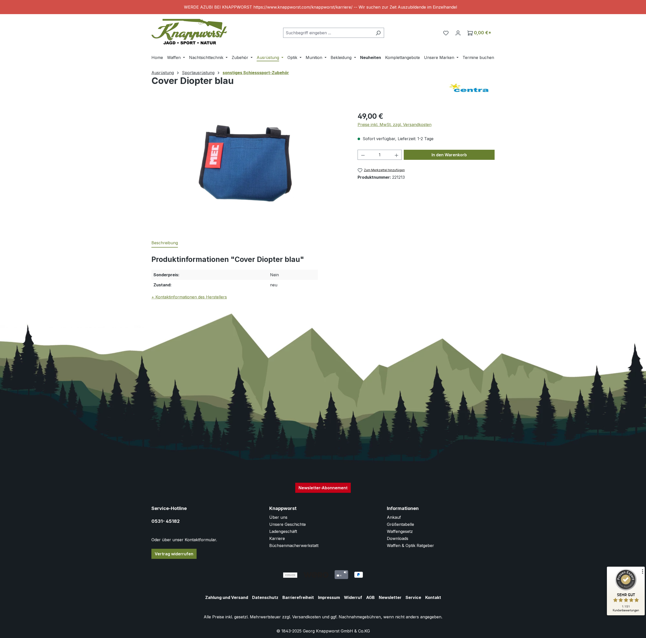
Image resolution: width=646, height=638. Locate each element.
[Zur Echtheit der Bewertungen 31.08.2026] (626, 614)
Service (413, 597)
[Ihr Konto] (458, 33)
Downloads (397, 538)
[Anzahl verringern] (363, 155)
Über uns (278, 517)
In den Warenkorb (449, 154)
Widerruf (353, 597)
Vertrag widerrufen (174, 553)
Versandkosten (306, 616)
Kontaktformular (200, 539)
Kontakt (433, 597)
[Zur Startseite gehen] (189, 31)
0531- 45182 (165, 521)
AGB (370, 597)
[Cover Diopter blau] (249, 165)
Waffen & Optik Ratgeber (410, 545)
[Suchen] (378, 33)
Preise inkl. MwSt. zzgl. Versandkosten (395, 124)
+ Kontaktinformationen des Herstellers (189, 296)
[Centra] (469, 88)
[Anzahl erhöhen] (396, 155)
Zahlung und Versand (226, 597)
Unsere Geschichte (287, 524)
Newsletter (390, 597)
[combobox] (327, 33)
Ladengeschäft (283, 531)
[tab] (164, 243)
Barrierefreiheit (298, 597)
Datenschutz (265, 597)
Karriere (277, 538)
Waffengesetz (400, 531)
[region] (323, 7)
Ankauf (394, 517)
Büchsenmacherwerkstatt (293, 545)
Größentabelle (400, 524)
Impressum (329, 597)
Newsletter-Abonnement (323, 487)
